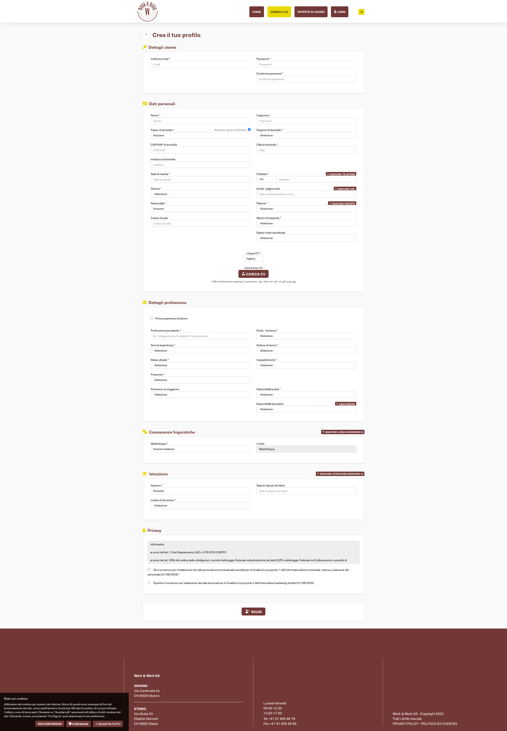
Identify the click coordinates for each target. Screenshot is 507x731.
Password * (263, 59)
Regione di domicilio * (269, 130)
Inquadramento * (266, 360)
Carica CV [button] (255, 273)
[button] (147, 35)
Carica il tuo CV (253, 268)
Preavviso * (158, 374)
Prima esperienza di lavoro (171, 318)
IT (362, 12)
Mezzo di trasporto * (268, 218)
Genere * (156, 189)
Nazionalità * (158, 203)
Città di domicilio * (267, 145)
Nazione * (157, 485)
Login (340, 12)
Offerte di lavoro (311, 12)
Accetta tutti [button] (109, 724)
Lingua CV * (253, 253)
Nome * (155, 115)
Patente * (262, 203)
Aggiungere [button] (346, 403)
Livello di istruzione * (163, 500)
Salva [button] (256, 611)
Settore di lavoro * (267, 345)
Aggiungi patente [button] (343, 203)
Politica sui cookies (439, 723)
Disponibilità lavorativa (269, 404)
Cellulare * (262, 174)
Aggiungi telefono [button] (342, 174)
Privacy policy (405, 723)
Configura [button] (79, 724)
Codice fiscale (159, 218)
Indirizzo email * (160, 59)
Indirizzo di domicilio (163, 159)
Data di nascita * (160, 174)
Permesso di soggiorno (165, 389)
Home (256, 12)
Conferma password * (269, 73)
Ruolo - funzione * (267, 331)
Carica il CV (279, 12)
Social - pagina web (268, 189)
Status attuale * (160, 360)
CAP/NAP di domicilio (164, 145)
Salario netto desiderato (270, 233)
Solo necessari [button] (50, 724)
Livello (260, 444)
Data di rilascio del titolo (270, 485)
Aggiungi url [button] (346, 188)
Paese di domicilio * (162, 130)
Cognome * (263, 115)
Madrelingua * (159, 444)
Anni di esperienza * (163, 345)
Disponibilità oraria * (268, 389)
